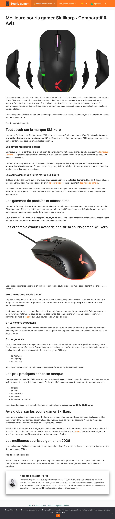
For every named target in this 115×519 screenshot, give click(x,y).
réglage (28, 317)
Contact (66, 506)
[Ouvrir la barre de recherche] (106, 3)
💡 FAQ (84, 4)
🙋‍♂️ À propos (96, 4)
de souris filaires (56, 183)
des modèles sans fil (89, 183)
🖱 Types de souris (66, 4)
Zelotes (77, 431)
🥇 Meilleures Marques (43, 4)
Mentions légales (55, 506)
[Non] (112, 513)
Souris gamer (19, 3)
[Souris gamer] (7, 3)
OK (58, 516)
